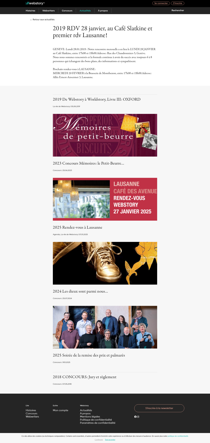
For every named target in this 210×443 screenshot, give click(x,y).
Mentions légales (90, 416)
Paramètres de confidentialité (97, 422)
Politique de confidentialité (96, 419)
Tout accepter (110, 440)
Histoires (30, 10)
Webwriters (48, 10)
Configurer (99, 440)
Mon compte (60, 410)
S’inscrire (177, 3)
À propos (103, 10)
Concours (67, 10)
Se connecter (161, 3)
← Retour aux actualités (42, 19)
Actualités (85, 10)
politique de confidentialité (178, 436)
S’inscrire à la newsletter (159, 408)
